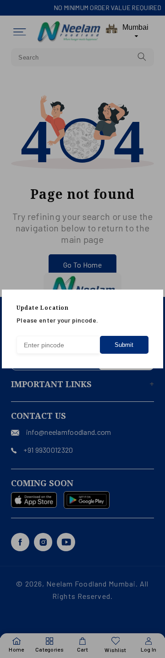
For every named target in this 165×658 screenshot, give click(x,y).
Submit (124, 344)
